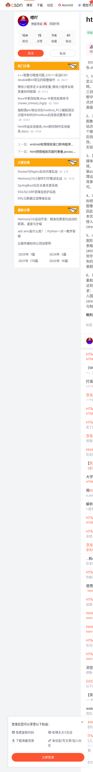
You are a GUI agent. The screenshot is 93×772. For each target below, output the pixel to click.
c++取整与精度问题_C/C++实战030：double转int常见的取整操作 (44, 77)
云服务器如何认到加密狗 (34, 243)
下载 (40, 5)
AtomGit (67, 5)
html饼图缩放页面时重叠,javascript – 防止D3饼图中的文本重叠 (52, 152)
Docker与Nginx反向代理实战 (43, 171)
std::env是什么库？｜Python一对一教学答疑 (46, 233)
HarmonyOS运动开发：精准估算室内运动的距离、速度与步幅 (47, 221)
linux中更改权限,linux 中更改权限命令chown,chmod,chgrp (43, 100)
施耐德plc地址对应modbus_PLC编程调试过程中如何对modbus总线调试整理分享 (46, 114)
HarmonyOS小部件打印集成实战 (46, 178)
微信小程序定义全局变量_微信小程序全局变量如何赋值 (46, 89)
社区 (50, 5)
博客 (29, 5)
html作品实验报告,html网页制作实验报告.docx (44, 129)
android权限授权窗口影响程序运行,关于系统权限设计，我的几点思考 (52, 144)
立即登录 (48, 757)
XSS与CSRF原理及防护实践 (37, 192)
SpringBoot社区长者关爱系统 (38, 185)
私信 (63, 53)
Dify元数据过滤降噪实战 (34, 198)
